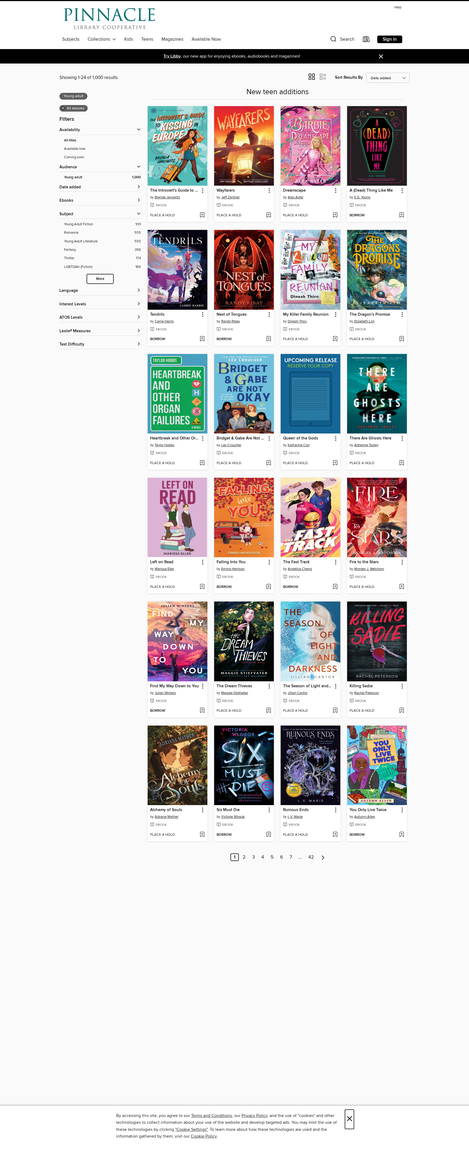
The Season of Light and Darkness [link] (308, 686)
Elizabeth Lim (364, 321)
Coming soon (74, 157)
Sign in (390, 39)
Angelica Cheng (300, 569)
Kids (128, 39)
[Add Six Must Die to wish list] (268, 834)
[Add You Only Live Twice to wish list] (401, 834)
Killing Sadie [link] (361, 686)
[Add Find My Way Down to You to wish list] (202, 710)
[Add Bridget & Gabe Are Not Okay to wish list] (268, 463)
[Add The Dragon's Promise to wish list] (401, 339)
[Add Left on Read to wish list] (202, 587)
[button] (341, 40)
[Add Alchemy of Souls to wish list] (202, 834)
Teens (147, 39)
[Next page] (323, 857)
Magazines (172, 39)
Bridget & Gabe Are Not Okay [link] (241, 438)
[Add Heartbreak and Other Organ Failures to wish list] (202, 463)
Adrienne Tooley (366, 445)
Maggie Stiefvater (234, 693)
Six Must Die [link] (228, 810)
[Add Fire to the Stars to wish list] (401, 587)
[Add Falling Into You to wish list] (268, 587)
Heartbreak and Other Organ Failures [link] (175, 438)
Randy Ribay (230, 321)
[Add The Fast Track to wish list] (335, 587)
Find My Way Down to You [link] (174, 686)
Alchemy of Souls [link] (166, 810)
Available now (74, 149)
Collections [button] (100, 39)
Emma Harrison (233, 569)
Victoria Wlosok (233, 817)
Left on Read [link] (161, 562)
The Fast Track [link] (296, 562)
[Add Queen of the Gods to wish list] (335, 463)
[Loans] (366, 40)
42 (311, 857)
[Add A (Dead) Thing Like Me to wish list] (401, 215)
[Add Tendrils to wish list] (202, 339)
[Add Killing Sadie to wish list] (401, 710)
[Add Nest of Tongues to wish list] (268, 339)
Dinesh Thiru (297, 321)
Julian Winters (165, 693)
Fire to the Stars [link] (364, 562)
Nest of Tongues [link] (232, 314)
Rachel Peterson (366, 693)
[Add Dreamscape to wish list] (335, 215)
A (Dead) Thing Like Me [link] (371, 190)
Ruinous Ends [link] (296, 810)
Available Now (206, 39)
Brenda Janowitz (167, 197)
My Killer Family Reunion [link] (306, 314)
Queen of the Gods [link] (300, 438)
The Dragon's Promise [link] (370, 314)
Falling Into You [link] (231, 562)
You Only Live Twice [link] (368, 810)
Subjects (71, 39)
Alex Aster (295, 197)
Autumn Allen (364, 817)
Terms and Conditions (211, 1115)
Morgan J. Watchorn (369, 569)
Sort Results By (349, 77)
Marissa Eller (164, 569)
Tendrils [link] (157, 314)
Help (397, 7)
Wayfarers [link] (226, 190)
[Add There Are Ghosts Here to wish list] (401, 463)
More (100, 279)
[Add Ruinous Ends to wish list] (335, 834)
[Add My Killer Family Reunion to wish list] (335, 339)
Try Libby (172, 56)
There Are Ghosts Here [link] (370, 438)
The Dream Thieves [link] (234, 686)
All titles (70, 140)
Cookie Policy (204, 1136)
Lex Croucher (231, 445)
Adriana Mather (166, 817)
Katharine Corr (299, 445)
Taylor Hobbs (164, 445)
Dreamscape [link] (294, 190)
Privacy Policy (254, 1115)
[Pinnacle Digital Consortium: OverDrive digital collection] (109, 19)
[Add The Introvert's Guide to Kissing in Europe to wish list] (202, 215)
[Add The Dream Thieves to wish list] (268, 710)
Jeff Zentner (230, 197)
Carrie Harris (164, 321)
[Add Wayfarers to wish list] (268, 215)
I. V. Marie (295, 817)
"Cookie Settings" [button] (191, 1129)
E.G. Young (362, 197)
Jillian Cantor (298, 693)
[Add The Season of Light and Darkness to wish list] (335, 710)
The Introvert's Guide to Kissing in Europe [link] (175, 190)
